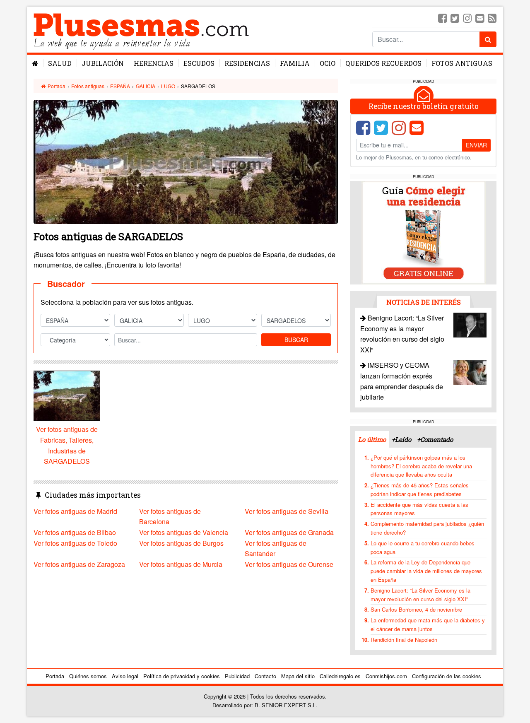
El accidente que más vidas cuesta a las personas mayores (419, 509)
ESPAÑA (120, 85)
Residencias (247, 63)
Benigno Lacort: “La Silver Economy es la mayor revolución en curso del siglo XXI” (420, 594)
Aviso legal (125, 676)
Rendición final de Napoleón (404, 639)
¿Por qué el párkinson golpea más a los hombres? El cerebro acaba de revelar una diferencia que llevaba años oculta (421, 466)
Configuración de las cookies (446, 676)
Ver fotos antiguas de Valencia (183, 532)
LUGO (168, 85)
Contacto (265, 676)
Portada (55, 85)
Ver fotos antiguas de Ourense (289, 564)
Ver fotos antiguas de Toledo (75, 543)
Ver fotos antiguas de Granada (289, 532)
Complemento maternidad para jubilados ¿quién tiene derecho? (427, 528)
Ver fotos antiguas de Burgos (181, 543)
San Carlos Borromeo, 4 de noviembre (416, 609)
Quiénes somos (88, 676)
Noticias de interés (423, 302)
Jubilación (103, 63)
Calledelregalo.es (340, 676)
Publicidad (237, 676)
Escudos (198, 63)
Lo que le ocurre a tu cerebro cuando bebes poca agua (423, 547)
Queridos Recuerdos (383, 63)
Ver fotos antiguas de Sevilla (286, 511)
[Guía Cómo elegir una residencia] (423, 232)
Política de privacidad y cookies (181, 676)
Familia (295, 63)
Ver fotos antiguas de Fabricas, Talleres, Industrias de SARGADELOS (67, 445)
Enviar (476, 145)
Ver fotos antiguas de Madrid (75, 511)
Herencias (153, 63)
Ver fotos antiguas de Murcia (180, 564)
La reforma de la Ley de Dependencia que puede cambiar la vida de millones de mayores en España (426, 570)
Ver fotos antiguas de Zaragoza (79, 564)
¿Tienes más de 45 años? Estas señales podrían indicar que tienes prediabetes (420, 489)
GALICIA (145, 85)
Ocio (327, 63)
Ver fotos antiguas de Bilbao (75, 532)
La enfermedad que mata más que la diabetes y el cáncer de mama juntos (428, 624)
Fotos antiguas (461, 63)
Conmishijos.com (386, 676)
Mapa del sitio (298, 676)
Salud (60, 63)
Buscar (296, 339)
